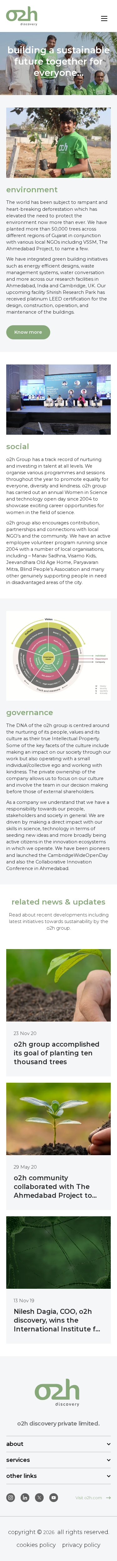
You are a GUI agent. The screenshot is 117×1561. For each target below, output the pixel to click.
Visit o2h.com (89, 1497)
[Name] (104, 19)
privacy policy (81, 1545)
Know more (28, 332)
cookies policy (36, 1545)
